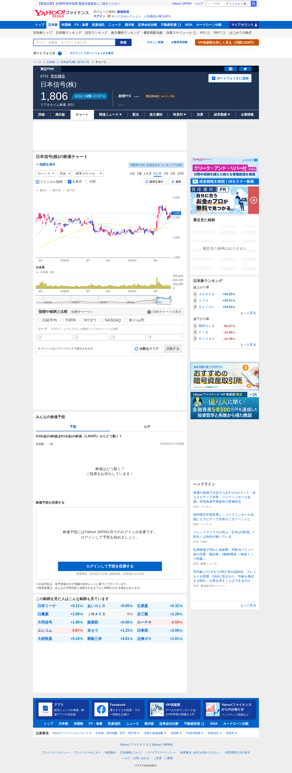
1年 (166, 173)
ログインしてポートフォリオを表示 (92, 53)
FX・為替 (81, 24)
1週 (139, 173)
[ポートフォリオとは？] (59, 53)
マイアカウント (242, 24)
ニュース (114, 24)
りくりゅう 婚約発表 (239, 3)
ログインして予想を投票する (110, 566)
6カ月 (158, 173)
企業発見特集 (179, 42)
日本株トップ (42, 32)
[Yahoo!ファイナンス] (62, 11)
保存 (178, 181)
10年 (180, 173)
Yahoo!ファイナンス (134, 744)
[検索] (254, 4)
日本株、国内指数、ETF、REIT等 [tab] (116, 733)
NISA (189, 24)
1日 (132, 173)
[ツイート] (245, 69)
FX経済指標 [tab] (193, 733)
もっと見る (248, 313)
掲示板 (129, 24)
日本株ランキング (68, 32)
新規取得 (123, 11)
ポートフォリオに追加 (233, 78)
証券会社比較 (147, 24)
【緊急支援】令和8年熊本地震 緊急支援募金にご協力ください (79, 3)
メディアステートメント (161, 752)
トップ (39, 24)
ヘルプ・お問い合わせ (135, 758)
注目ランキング (96, 32)
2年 (172, 173)
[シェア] (230, 69)
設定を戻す (156, 181)
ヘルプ (198, 3)
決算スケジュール (179, 32)
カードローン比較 (209, 24)
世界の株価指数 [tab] (153, 733)
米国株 (66, 24)
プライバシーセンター (87, 752)
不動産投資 (169, 24)
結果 (147, 426)
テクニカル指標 (51, 182)
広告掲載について (131, 752)
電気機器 (57, 76)
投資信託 (98, 24)
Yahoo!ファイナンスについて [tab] (70, 733)
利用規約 (110, 752)
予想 (73, 426)
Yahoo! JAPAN (181, 3)
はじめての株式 (240, 32)
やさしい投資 (155, 42)
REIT (217, 32)
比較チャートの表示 (167, 311)
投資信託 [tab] (213, 733)
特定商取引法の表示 (237, 752)
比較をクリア (149, 348)
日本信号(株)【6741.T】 (75, 62)
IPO (203, 32)
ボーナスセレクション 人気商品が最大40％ (141, 16)
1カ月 (147, 173)
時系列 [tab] (230, 733)
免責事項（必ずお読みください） (200, 752)
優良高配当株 (153, 32)
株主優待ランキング (125, 32)
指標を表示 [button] (47, 164)
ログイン (99, 16)
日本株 (53, 24)
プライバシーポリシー (55, 752)
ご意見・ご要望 (163, 758)
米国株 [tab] (175, 733)
